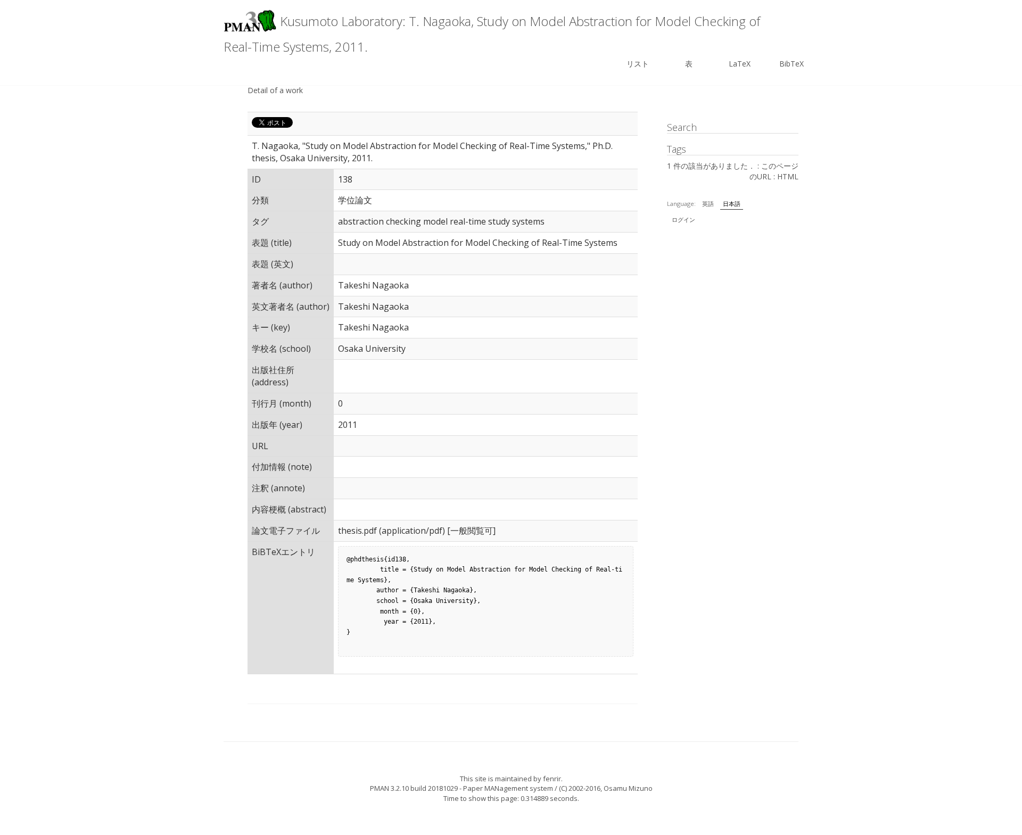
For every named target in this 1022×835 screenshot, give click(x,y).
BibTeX (791, 64)
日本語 (731, 204)
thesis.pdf (357, 530)
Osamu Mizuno (628, 788)
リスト (638, 64)
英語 (708, 204)
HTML (787, 176)
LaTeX (740, 64)
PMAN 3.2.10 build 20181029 (414, 788)
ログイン (683, 220)
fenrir (552, 778)
